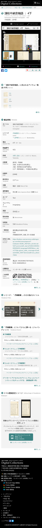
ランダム (7, 503)
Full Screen (34, 24)
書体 (5, 508)
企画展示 (6, 513)
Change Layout (18, 24)
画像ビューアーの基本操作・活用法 (14, 476)
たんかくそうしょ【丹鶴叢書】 (15, 349)
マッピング (7, 506)
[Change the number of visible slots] (4, 28)
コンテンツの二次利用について (22, 442)
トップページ (7, 7)
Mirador (22, 66)
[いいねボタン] (27, 70)
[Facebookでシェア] (2, 70)
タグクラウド (8, 501)
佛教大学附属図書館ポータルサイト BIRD (16, 474)
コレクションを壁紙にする (11, 517)
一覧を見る (6, 496)
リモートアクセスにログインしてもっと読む (23, 344)
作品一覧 (17, 7)
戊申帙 (16, 138)
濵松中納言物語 (27, 7)
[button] (34, 28)
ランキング (6, 510)
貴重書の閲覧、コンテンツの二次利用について (18, 478)
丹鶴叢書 (16, 133)
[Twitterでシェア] (6, 70)
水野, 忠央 (16, 156)
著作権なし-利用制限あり (21, 280)
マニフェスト (9, 66)
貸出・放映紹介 (8, 515)
